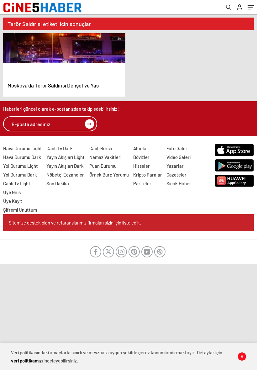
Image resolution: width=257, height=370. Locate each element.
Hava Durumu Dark (22, 157)
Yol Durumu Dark (20, 174)
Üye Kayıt (12, 201)
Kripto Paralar (147, 174)
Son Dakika (57, 183)
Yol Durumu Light (20, 166)
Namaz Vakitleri (105, 157)
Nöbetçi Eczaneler (65, 174)
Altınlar (140, 148)
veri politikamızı (27, 360)
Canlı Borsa (100, 148)
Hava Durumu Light (22, 148)
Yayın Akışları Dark (65, 166)
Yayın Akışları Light (65, 157)
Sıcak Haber (178, 183)
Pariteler (142, 183)
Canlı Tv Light (16, 183)
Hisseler (141, 166)
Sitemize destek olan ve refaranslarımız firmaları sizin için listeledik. (75, 222)
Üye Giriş (12, 192)
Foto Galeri (177, 148)
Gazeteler (176, 174)
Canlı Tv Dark (59, 148)
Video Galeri (178, 157)
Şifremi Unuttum (20, 210)
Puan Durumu (103, 166)
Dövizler (141, 157)
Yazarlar (175, 166)
